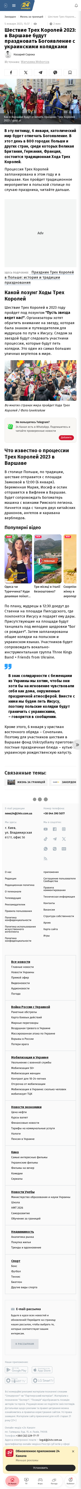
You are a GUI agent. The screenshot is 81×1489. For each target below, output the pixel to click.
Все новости (20, 962)
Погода (15, 993)
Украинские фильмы (24, 1162)
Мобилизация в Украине (30, 1057)
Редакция (10, 878)
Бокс (14, 1266)
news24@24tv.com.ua (18, 813)
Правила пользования (18, 911)
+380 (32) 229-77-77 (27, 1435)
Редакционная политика (19, 885)
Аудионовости (20, 988)
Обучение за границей (25, 1218)
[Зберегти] (70, 72)
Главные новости (22, 967)
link (45, 829)
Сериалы (17, 1178)
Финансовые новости (25, 1122)
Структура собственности (58, 916)
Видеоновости (20, 983)
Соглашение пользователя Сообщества (59, 880)
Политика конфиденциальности (18, 919)
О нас (8, 872)
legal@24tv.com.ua (51, 1439)
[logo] (25, 5)
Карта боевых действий (26, 1017)
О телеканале (13, 891)
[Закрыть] (73, 1451)
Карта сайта (50, 929)
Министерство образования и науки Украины (40, 1197)
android (16, 1369)
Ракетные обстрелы (24, 1012)
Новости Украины (22, 972)
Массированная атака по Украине (33, 1033)
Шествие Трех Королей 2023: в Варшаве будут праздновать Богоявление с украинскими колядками (61, 17)
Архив (47, 923)
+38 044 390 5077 (54, 813)
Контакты (49, 903)
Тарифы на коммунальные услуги (33, 1128)
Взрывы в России (22, 1039)
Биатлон (16, 1282)
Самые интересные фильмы (29, 1157)
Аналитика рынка (22, 1237)
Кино (15, 1152)
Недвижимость (22, 1232)
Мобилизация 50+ (22, 1068)
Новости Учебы (23, 1192)
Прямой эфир (20, 977)
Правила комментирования (54, 889)
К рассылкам (25, 1344)
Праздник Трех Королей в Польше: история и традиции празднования (39, 277)
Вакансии (49, 910)
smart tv (16, 1380)
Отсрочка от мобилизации (28, 1084)
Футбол (16, 1271)
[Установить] (40, 1460)
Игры (46, 936)
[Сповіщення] (76, 5)
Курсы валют (19, 1117)
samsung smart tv (43, 1380)
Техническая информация (59, 897)
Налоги (16, 1133)
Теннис (15, 1276)
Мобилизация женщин (25, 1073)
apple (43, 1369)
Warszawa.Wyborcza (35, 62)
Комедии (17, 1173)
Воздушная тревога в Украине (30, 1028)
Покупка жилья (21, 1242)
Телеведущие (13, 898)
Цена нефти (19, 1112)
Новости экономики (26, 1107)
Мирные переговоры (24, 1022)
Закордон (11, 17)
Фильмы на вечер (22, 1168)
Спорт (15, 1261)
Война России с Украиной (30, 1007)
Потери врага (20, 1044)
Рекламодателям (15, 904)
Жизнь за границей (32, 17)
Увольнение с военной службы (31, 1062)
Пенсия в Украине (23, 1139)
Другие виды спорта (24, 1287)
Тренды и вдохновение (26, 1247)
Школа (15, 1202)
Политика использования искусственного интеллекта (20, 929)
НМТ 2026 (17, 1207)
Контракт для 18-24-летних (28, 1078)
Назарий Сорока (24, 54)
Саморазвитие (20, 1213)
